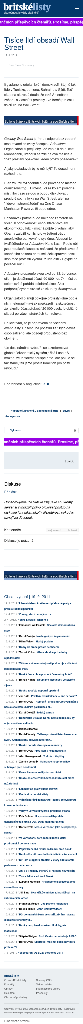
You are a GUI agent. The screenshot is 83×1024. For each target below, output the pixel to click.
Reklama (9, 993)
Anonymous (12, 416)
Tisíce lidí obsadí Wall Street (36, 876)
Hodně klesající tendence (33, 620)
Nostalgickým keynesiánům (53, 636)
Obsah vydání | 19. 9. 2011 (27, 596)
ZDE (46, 383)
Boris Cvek (26, 701)
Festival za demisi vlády (33, 794)
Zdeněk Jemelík (28, 761)
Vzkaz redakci (44, 984)
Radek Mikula (27, 909)
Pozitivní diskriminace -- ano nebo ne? (54, 696)
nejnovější (55, 530)
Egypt (66, 411)
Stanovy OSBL (44, 980)
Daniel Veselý (27, 734)
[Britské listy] (41, 121)
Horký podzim (44, 641)
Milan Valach (26, 641)
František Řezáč (29, 903)
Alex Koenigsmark (30, 756)
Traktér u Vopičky (53, 756)
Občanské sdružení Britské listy (45, 1008)
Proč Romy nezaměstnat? (50, 750)
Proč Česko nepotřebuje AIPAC (58, 936)
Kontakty (9, 984)
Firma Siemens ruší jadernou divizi (40, 772)
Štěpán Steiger (28, 936)
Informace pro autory (48, 988)
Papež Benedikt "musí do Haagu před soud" (45, 849)
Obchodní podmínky (15, 997)
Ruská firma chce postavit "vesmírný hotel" (45, 674)
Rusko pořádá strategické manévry (40, 745)
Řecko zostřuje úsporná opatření (39, 690)
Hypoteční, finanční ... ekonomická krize (35, 411)
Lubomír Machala (29, 881)
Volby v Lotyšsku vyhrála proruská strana (44, 811)
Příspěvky (41, 993)
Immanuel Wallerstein (32, 625)
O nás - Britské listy (15, 980)
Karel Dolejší (27, 636)
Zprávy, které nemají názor (35, 614)
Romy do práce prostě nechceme (39, 647)
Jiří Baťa (24, 696)
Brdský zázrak (45, 712)
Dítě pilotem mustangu (54, 903)
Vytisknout (16, 430)
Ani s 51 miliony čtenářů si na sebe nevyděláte (47, 871)
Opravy (8, 988)
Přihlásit (10, 491)
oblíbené (72, 530)
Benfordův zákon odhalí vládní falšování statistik (48, 854)
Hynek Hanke (27, 679)
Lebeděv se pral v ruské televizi (38, 789)
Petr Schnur (26, 816)
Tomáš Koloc (27, 652)
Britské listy (34, 9)
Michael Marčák (28, 729)
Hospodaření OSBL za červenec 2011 (40, 952)
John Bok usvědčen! (49, 909)
